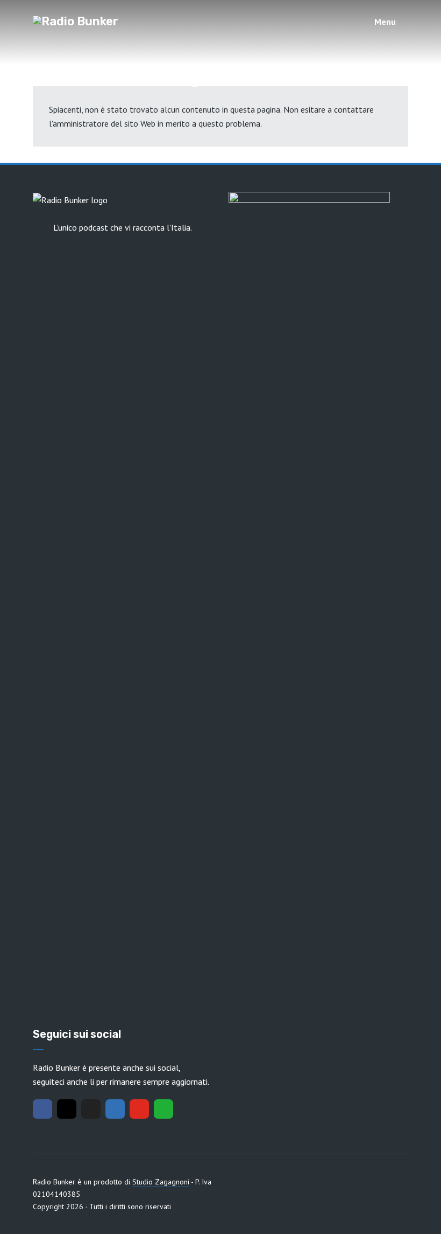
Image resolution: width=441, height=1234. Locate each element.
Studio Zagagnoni (160, 1182)
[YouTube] (139, 1109)
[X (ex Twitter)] (91, 1109)
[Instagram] (66, 1109)
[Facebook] (42, 1109)
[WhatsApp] (163, 1109)
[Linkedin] (115, 1109)
